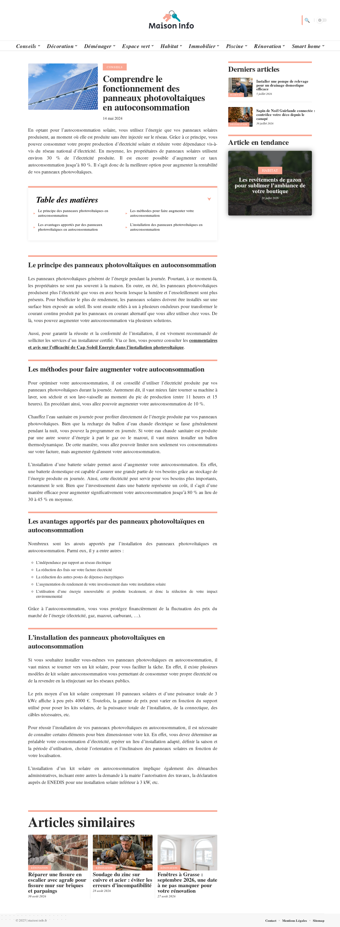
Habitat (236, 94)
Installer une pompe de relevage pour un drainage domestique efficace (282, 85)
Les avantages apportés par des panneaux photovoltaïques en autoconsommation (70, 227)
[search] (307, 20)
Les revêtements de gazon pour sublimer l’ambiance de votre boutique (270, 185)
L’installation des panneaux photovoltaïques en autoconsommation (166, 227)
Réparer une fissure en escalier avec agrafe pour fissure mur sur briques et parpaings (57, 882)
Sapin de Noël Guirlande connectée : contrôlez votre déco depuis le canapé (285, 114)
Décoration (238, 124)
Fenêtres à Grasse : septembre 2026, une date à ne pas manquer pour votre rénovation (187, 882)
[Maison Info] (170, 20)
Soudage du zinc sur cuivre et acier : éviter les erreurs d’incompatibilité (122, 879)
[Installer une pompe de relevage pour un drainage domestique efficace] (240, 87)
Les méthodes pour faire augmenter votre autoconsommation (162, 213)
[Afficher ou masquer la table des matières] (154, 199)
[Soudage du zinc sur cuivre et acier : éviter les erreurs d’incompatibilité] (123, 853)
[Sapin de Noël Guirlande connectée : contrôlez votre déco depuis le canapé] (240, 116)
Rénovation (39, 868)
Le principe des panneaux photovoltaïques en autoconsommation (73, 213)
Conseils (115, 67)
